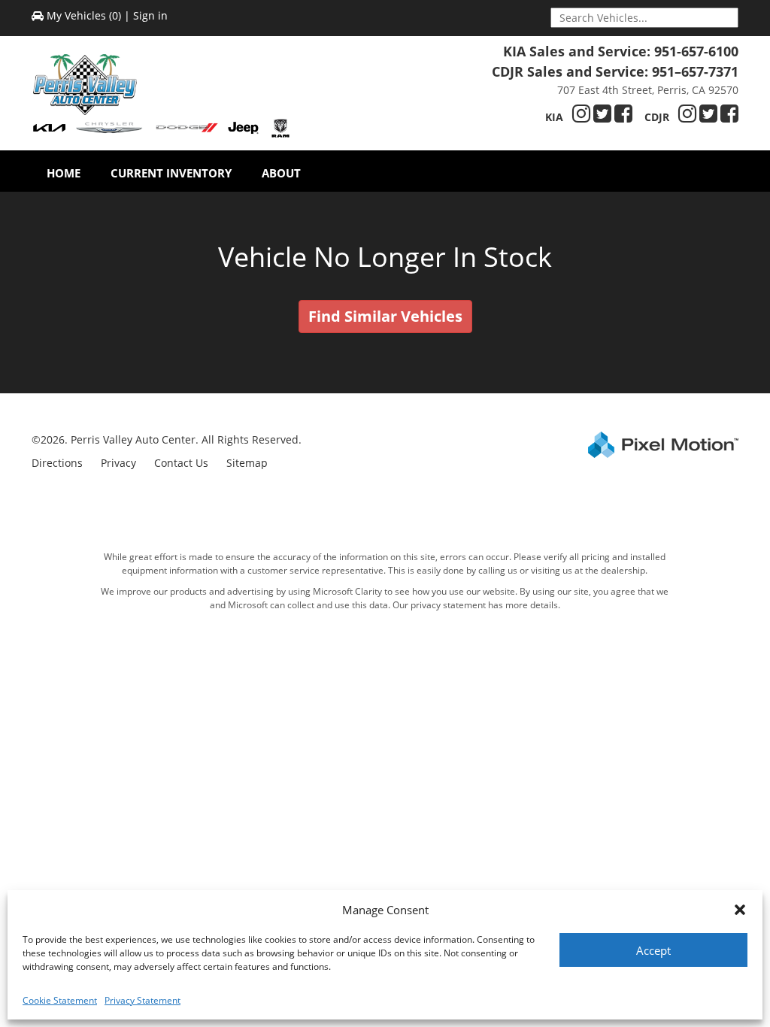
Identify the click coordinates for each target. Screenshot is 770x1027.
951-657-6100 (696, 51)
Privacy (118, 463)
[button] (739, 909)
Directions (57, 463)
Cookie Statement (60, 1000)
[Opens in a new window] (581, 117)
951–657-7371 (695, 71)
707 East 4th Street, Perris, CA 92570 (647, 90)
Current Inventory (171, 172)
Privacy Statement (142, 1000)
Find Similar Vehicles (385, 316)
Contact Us (181, 463)
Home (63, 172)
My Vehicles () (84, 15)
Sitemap (247, 463)
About (281, 172)
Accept (653, 950)
